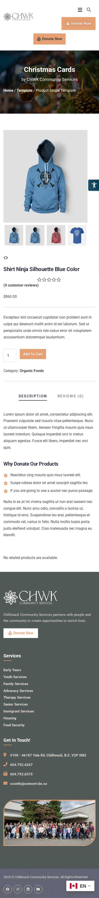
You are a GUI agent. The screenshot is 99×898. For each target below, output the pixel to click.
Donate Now (52, 39)
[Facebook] (7, 889)
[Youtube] (38, 889)
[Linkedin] (28, 889)
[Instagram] (18, 889)
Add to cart (33, 354)
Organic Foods (32, 371)
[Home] (18, 17)
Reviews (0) (71, 396)
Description (33, 396)
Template (24, 90)
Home (8, 90)
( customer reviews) (21, 285)
